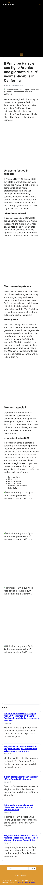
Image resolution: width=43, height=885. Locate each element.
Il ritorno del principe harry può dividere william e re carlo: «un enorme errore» (18, 807)
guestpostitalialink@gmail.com (27, 882)
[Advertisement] (21, 30)
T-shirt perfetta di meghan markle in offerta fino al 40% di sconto (21, 778)
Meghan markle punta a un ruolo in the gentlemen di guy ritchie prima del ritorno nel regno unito (20, 748)
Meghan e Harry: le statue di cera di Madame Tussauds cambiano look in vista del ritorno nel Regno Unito (21, 837)
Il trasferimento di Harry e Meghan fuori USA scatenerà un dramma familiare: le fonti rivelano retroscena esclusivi (21, 717)
